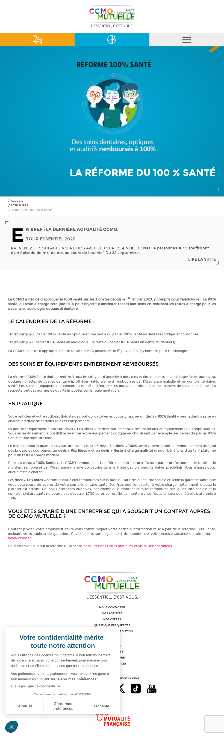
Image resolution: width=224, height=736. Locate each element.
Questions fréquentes (112, 625)
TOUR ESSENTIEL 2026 (50, 239)
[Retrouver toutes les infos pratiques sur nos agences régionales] (112, 39)
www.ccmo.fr (19, 538)
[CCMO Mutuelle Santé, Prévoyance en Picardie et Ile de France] (112, 27)
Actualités (19, 205)
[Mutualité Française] (112, 714)
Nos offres (112, 619)
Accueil (17, 200)
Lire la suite (202, 259)
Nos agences (112, 613)
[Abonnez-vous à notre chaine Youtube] (152, 689)
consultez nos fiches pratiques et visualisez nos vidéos (128, 546)
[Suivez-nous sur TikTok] (136, 689)
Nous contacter (112, 607)
